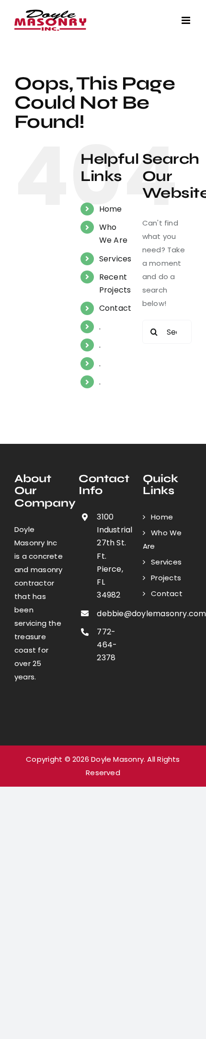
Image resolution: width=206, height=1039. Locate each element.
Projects (166, 578)
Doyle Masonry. (118, 759)
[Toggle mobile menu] (187, 20)
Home (110, 209)
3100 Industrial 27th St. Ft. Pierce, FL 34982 (112, 555)
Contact (115, 308)
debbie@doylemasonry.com (112, 613)
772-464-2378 (107, 644)
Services (115, 258)
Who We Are (162, 539)
